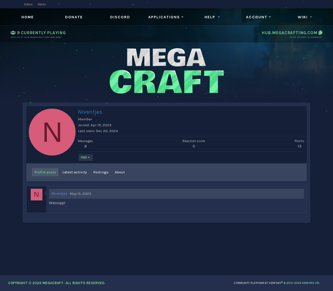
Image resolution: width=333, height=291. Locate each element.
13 (300, 146)
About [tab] (120, 172)
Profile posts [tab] (45, 172)
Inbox (28, 4)
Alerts (42, 4)
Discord (120, 17)
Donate (74, 17)
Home (27, 17)
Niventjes (59, 193)
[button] (166, 17)
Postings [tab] (100, 172)
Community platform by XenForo (277, 283)
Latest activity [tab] (74, 172)
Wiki (303, 17)
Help (210, 17)
